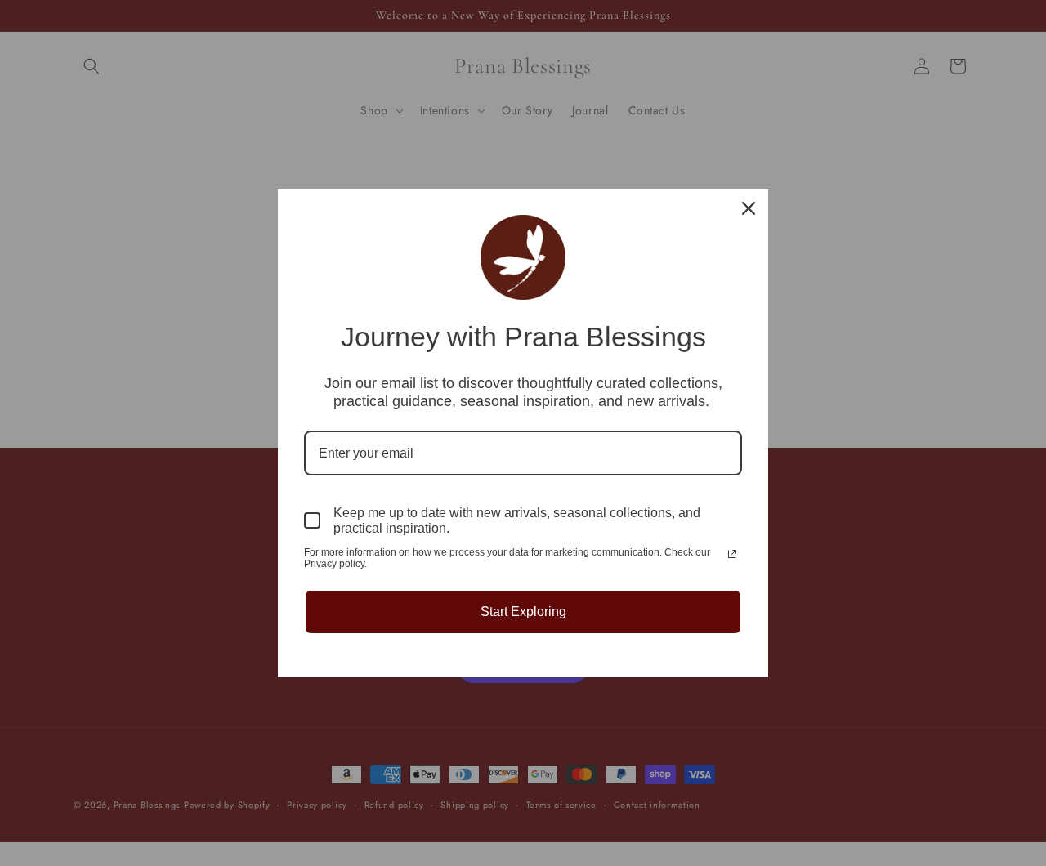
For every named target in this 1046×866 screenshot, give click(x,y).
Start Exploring (523, 611)
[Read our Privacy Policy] (732, 554)
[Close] (748, 208)
